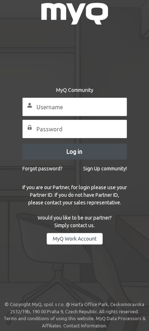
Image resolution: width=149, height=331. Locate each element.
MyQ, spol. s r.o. (48, 304)
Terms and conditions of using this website (49, 318)
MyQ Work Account (75, 239)
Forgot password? (42, 168)
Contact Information (84, 325)
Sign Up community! (105, 168)
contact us (82, 225)
